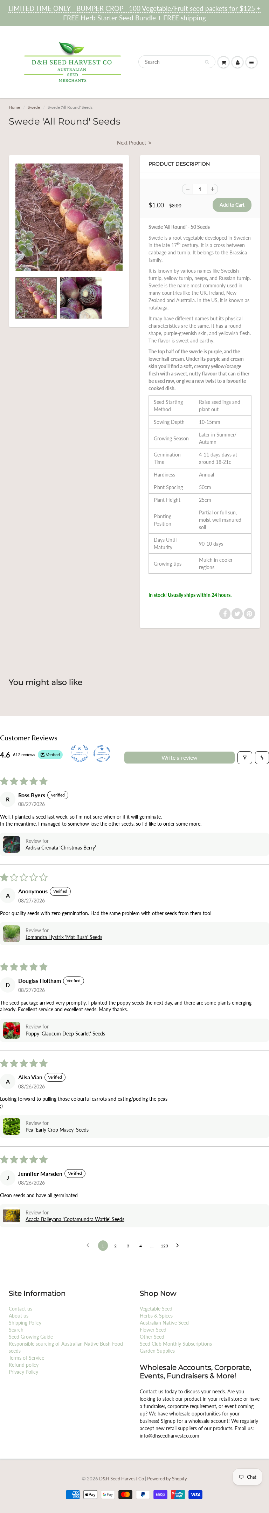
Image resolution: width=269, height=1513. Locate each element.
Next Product (132, 143)
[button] (11, 844)
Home (14, 107)
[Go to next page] (179, 1246)
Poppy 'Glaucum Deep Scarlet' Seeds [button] (65, 1034)
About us (18, 1316)
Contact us (20, 1309)
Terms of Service (26, 1358)
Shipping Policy (25, 1323)
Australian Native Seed (164, 1323)
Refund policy (24, 1365)
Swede (34, 107)
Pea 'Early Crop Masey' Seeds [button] (57, 1130)
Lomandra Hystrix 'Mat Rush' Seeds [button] (64, 937)
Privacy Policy (23, 1372)
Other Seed (152, 1337)
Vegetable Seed (156, 1309)
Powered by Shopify (167, 1478)
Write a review (179, 757)
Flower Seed (153, 1330)
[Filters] (244, 757)
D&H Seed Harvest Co (122, 1478)
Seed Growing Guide (31, 1337)
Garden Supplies (157, 1351)
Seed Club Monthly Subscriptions (176, 1344)
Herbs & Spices (156, 1316)
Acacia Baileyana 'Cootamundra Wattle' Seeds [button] (75, 1219)
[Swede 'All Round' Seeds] (69, 217)
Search (16, 1330)
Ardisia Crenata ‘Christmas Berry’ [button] (61, 848)
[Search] (207, 62)
